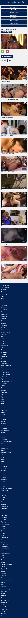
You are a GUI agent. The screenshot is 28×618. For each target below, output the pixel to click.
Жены (2, 399)
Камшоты (3, 419)
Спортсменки (4, 560)
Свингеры (3, 542)
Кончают (3, 426)
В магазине (4, 325)
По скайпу (4, 517)
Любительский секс (6, 441)
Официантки (4, 506)
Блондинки (4, 298)
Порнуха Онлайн (14, 2)
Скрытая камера (5, 553)
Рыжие (3, 540)
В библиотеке (4, 316)
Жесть (2, 401)
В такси (3, 350)
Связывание (4, 544)
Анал (2, 292)
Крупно (3, 432)
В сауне (3, 347)
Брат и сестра (4, 305)
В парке (3, 341)
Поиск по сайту (5, 287)
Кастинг (3, 421)
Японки (3, 616)
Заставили (4, 410)
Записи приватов (5, 408)
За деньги (4, 406)
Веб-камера (4, 356)
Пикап (3, 513)
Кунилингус (4, 435)
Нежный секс (4, 490)
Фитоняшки (4, 598)
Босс (2, 303)
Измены (3, 414)
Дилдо (3, 385)
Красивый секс (5, 430)
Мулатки (3, 464)
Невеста (3, 486)
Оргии (2, 499)
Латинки (3, 437)
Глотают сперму (5, 372)
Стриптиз (3, 571)
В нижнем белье (5, 332)
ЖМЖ (2, 403)
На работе (3, 475)
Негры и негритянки (6, 488)
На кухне (3, 468)
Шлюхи (3, 611)
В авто (2, 312)
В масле (3, 330)
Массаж (3, 446)
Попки (3, 528)
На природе (4, 473)
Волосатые (4, 363)
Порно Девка (14, 18)
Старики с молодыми (6, 564)
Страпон (3, 566)
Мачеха (3, 450)
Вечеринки (4, 359)
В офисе (3, 336)
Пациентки (4, 511)
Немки (3, 493)
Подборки (3, 519)
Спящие (3, 562)
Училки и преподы (6, 589)
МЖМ (2, 455)
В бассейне (4, 314)
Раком (3, 533)
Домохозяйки (4, 392)
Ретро (2, 535)
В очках (3, 338)
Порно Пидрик (14, 26)
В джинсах (4, 321)
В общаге (3, 334)
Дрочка (3, 394)
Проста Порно (14, 15)
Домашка (3, 390)
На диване (4, 466)
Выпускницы (4, 368)
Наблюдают (4, 479)
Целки (2, 604)
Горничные (4, 376)
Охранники (4, 508)
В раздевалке (4, 345)
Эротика (3, 613)
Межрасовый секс (6, 452)
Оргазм (3, 497)
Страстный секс (5, 569)
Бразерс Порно (14, 12)
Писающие (4, 515)
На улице (3, 477)
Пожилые (3, 526)
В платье (3, 343)
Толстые (3, 582)
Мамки (3, 443)
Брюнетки (4, 309)
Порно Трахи (14, 23)
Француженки (5, 600)
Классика (3, 423)
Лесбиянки (4, 439)
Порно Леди (13, 10)
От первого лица (5, 502)
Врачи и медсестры (6, 365)
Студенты (3, 575)
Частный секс (5, 607)
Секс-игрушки (5, 548)
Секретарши (4, 546)
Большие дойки (5, 301)
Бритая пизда (4, 307)
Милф (2, 457)
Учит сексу (4, 591)
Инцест (3, 417)
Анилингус (4, 294)
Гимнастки (4, 370)
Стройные (3, 573)
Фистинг (3, 595)
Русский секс (4, 537)
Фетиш (3, 593)
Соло (2, 555)
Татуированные (5, 578)
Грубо (2, 379)
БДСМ (2, 296)
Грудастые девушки (6, 381)
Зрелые (3, 412)
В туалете (3, 354)
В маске (3, 327)
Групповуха (5, 31)
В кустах (3, 323)
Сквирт (3, 551)
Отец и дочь (4, 504)
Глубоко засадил (5, 374)
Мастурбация (4, 448)
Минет (3, 459)
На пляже (3, 470)
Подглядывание (5, 522)
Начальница (4, 484)
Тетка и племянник (6, 580)
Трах (10, 31)
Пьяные (3, 531)
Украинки (3, 586)
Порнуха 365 (13, 7)
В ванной (3, 318)
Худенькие (4, 602)
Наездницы (4, 481)
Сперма (3, 557)
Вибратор (3, 361)
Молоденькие (4, 461)
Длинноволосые (5, 388)
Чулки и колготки (5, 609)
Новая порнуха (5, 285)
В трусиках (4, 352)
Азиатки (3, 289)
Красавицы (4, 428)
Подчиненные (5, 524)
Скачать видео (7, 56)
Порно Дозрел (14, 20)
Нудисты (3, 495)
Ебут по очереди (5, 397)
